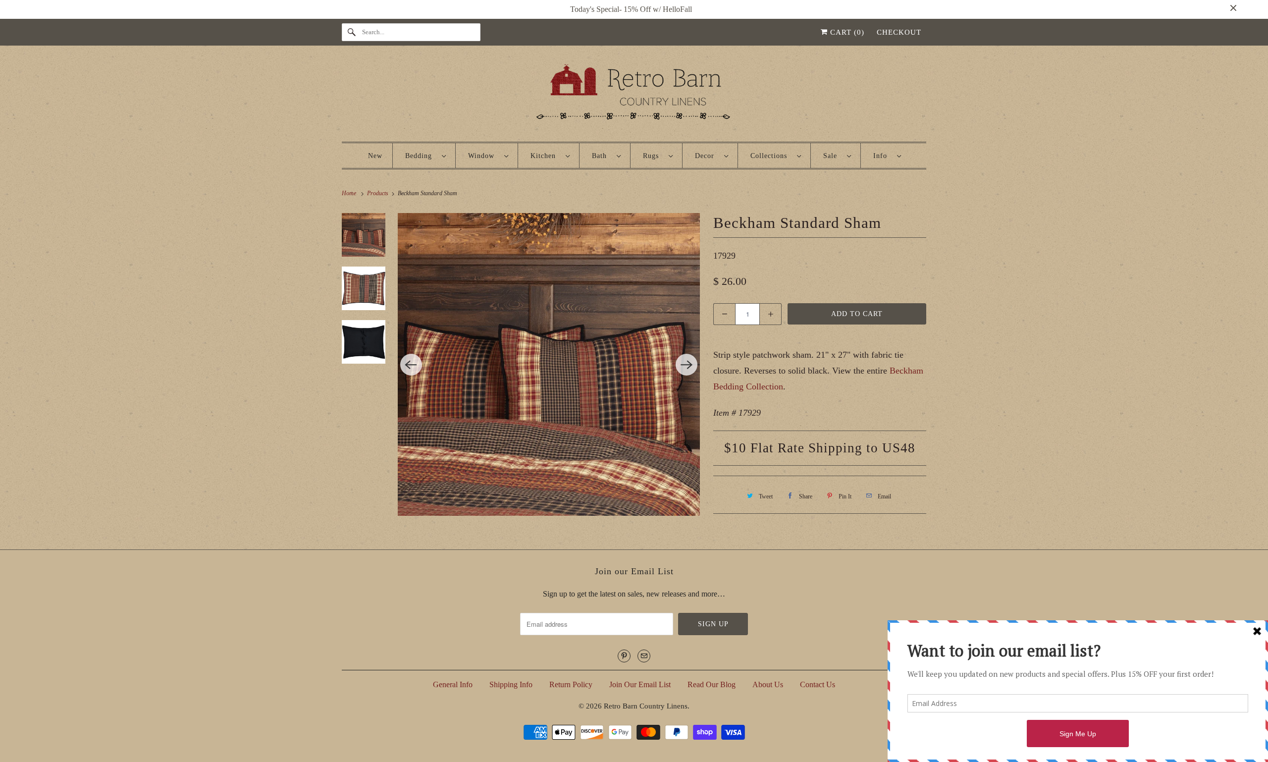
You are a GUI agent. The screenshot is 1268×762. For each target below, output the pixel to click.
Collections (771, 156)
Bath (602, 156)
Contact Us (817, 684)
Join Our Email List (640, 684)
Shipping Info (510, 684)
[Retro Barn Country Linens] (634, 95)
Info (882, 156)
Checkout (899, 32)
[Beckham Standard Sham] (549, 364)
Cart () (846, 32)
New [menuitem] (375, 156)
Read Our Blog (711, 684)
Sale (832, 156)
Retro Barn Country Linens (645, 706)
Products (378, 193)
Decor (707, 156)
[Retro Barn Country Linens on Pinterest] (624, 656)
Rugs (653, 156)
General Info (453, 684)
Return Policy (570, 684)
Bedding (421, 156)
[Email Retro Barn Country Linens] (643, 656)
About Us (767, 684)
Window (483, 156)
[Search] (352, 32)
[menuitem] (425, 155)
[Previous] (411, 365)
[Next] (686, 365)
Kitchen (545, 156)
